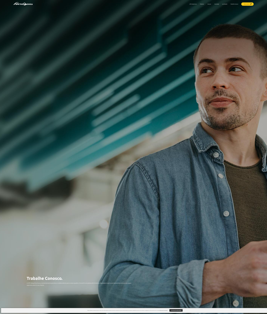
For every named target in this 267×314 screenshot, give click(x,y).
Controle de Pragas (209, 8)
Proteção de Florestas (202, 14)
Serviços (209, 4)
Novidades (216, 4)
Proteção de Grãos (202, 9)
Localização (224, 4)
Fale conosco (246, 4)
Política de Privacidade (163, 310)
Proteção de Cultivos (201, 8)
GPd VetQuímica (193, 4)
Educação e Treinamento (209, 9)
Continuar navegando (176, 310)
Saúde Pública (202, 11)
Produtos (202, 4)
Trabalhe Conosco (234, 4)
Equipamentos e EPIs (201, 12)
